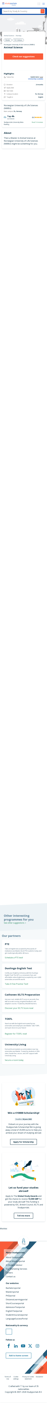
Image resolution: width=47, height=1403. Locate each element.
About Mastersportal (15, 1261)
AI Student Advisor (14, 1265)
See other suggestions (14, 923)
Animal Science (9, 36)
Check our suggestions (24, 56)
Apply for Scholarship (23, 1142)
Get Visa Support (23, 785)
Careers (9, 1272)
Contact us (10, 1276)
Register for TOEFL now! (16, 1033)
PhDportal (10, 1295)
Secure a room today (14, 1060)
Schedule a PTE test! (14, 957)
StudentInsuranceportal (16, 1315)
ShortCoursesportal (15, 1303)
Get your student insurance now (18, 609)
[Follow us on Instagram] (37, 1346)
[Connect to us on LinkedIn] (16, 1346)
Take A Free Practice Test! (16, 984)
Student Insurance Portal (30, 631)
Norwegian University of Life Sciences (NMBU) (19, 45)
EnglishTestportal (14, 1311)
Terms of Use (8, 1378)
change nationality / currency (14, 650)
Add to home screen (18, 1355)
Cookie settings (16, 1378)
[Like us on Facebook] (9, 1346)
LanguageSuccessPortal (16, 1318)
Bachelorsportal (13, 1288)
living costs (10, 714)
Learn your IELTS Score (23, 347)
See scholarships (11, 834)
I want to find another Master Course (23, 221)
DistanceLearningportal (16, 1299)
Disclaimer (39, 1377)
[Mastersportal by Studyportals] (9, 4)
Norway (18, 36)
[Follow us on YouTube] (23, 1346)
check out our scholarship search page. (18, 889)
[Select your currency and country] (9, 1331)
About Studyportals (14, 1257)
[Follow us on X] (30, 1346)
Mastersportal (12, 1292)
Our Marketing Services (16, 1269)
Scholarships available (35, 79)
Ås (14, 111)
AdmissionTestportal (15, 1307)
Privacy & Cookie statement (28, 1378)
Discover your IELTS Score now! (19, 1008)
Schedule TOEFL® (23, 310)
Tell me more (23, 1215)
